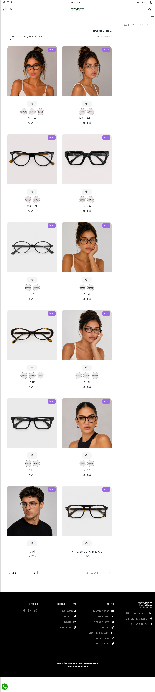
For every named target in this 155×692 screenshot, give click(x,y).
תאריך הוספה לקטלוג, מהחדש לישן (25, 38)
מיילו (86, 382)
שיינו (86, 294)
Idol (32, 551)
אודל (32, 470)
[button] (149, 9)
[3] (23, 111)
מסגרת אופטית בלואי (86, 551)
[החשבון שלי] (11, 9)
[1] (90, 111)
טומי (32, 382)
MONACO (86, 118)
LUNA (86, 206)
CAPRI (32, 206)
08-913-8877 (142, 2)
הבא (12, 573)
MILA (32, 118)
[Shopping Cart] (4, 10)
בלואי (86, 470)
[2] (82, 111)
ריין (32, 294)
